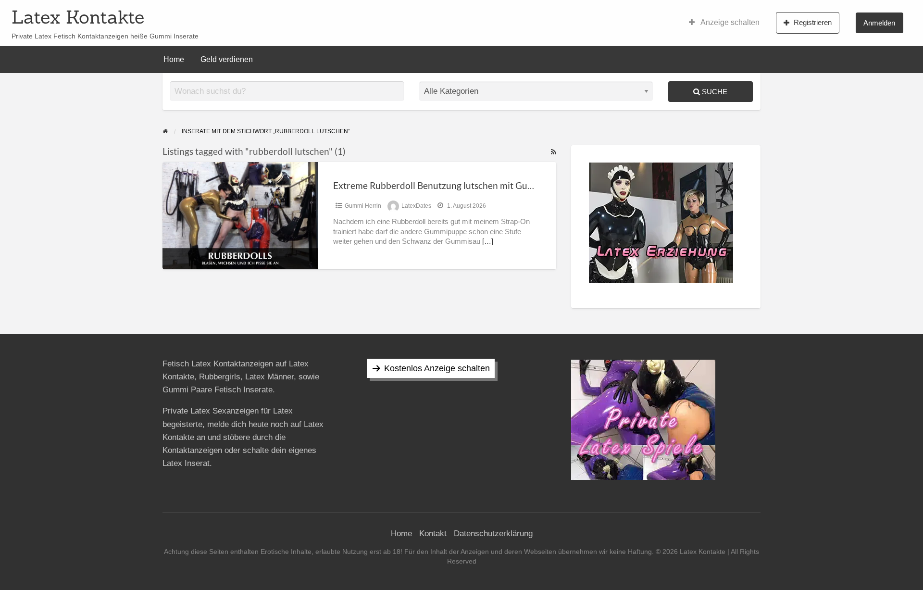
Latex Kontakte (78, 16)
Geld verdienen (226, 59)
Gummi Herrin (363, 205)
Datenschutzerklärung (493, 533)
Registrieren (813, 22)
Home (173, 59)
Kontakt (433, 533)
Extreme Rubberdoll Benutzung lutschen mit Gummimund (451, 185)
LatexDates (416, 205)
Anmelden (879, 23)
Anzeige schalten (729, 22)
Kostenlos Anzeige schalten (437, 368)
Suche (713, 92)
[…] (487, 241)
